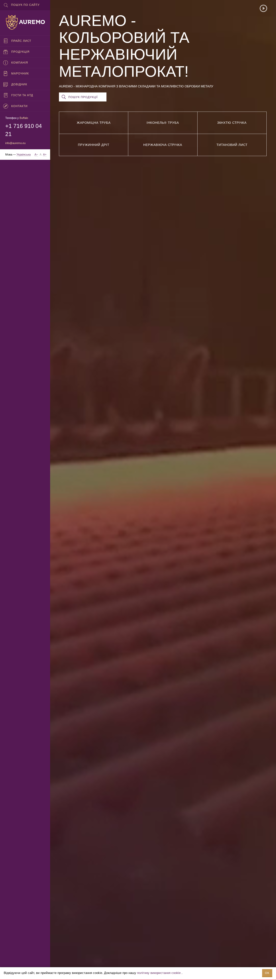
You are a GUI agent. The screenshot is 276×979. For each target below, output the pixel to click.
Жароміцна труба (94, 123)
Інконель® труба (163, 123)
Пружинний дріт (93, 145)
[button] (263, 8)
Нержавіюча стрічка (162, 145)
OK (267, 972)
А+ (45, 154)
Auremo (25, 22)
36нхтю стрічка (232, 123)
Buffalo (24, 117)
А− (36, 154)
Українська (24, 154)
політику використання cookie (159, 973)
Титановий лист (231, 145)
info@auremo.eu (15, 143)
